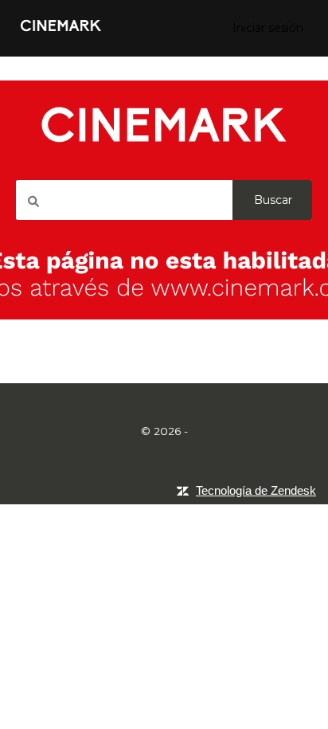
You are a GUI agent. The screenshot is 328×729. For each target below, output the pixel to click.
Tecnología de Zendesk (256, 490)
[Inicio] (61, 33)
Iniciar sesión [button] (267, 28)
